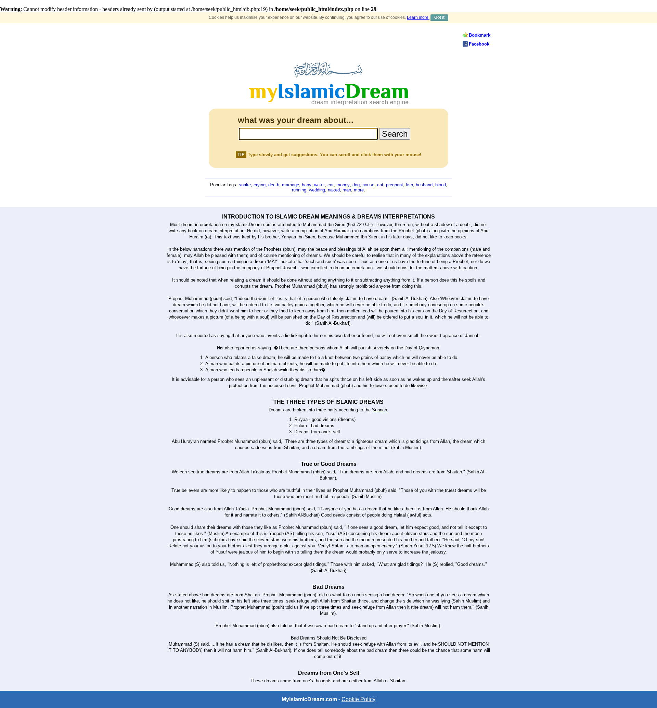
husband (424, 184)
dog (356, 184)
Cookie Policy (358, 699)
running (299, 189)
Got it (439, 17)
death (273, 184)
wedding (317, 189)
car (330, 184)
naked (334, 189)
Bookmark (479, 35)
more (359, 189)
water (319, 184)
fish (409, 184)
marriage (290, 184)
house (368, 184)
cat (380, 184)
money (343, 184)
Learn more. (418, 17)
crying (260, 184)
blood (440, 184)
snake (245, 184)
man (347, 189)
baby (306, 184)
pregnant (394, 184)
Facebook (479, 44)
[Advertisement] (311, 39)
